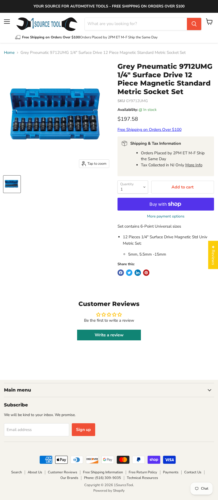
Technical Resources (142, 477)
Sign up (83, 430)
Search (16, 472)
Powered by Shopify (109, 490)
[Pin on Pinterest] (146, 272)
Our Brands (69, 477)
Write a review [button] (109, 335)
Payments (170, 472)
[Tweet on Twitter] (129, 272)
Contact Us (192, 472)
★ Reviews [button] (213, 255)
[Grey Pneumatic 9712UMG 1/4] (11, 184)
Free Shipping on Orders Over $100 (150, 129)
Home (9, 52)
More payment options (166, 216)
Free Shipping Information (103, 472)
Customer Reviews (62, 472)
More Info (193, 165)
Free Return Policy (143, 472)
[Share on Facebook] (121, 272)
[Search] (194, 24)
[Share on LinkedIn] (138, 272)
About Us (35, 472)
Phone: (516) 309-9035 (102, 477)
